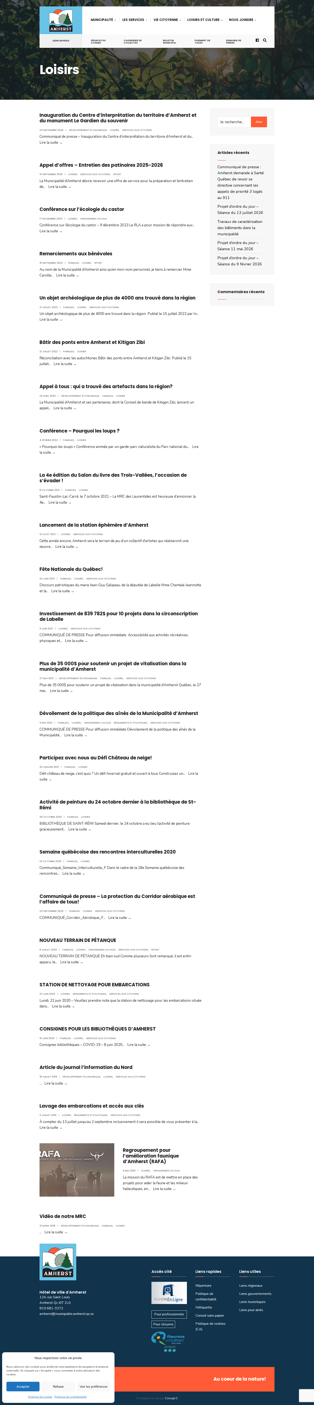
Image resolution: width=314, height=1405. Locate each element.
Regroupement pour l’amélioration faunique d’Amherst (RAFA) (151, 1156)
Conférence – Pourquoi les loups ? (80, 431)
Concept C (171, 1398)
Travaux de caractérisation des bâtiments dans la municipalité (239, 228)
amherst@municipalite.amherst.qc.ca (67, 1313)
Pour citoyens (163, 1324)
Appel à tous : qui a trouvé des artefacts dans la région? (106, 386)
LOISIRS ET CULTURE (203, 20)
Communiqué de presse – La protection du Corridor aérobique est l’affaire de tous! (117, 899)
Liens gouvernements (255, 1293)
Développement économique (88, 130)
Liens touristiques (252, 1302)
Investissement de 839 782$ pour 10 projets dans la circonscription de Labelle (119, 616)
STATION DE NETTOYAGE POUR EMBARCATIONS (95, 984)
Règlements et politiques (130, 722)
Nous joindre (241, 20)
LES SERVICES (133, 20)
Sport (117, 174)
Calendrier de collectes (133, 41)
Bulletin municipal (169, 41)
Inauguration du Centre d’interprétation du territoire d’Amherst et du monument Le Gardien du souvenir (118, 118)
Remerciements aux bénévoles (76, 253)
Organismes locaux (93, 218)
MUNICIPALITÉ (102, 20)
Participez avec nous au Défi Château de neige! (96, 757)
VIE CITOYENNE (166, 20)
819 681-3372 (51, 1308)
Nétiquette (203, 1307)
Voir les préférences (94, 1387)
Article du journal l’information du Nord (86, 1067)
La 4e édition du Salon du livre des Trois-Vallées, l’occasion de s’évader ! (113, 478)
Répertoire (203, 1285)
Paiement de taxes (202, 41)
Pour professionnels (169, 1314)
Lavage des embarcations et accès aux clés (92, 1106)
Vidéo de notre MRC (63, 1216)
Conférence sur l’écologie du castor (82, 209)
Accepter (22, 1387)
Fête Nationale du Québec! (71, 569)
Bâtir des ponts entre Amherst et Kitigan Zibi (92, 342)
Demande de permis (233, 41)
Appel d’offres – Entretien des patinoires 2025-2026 (101, 165)
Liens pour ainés (251, 1310)
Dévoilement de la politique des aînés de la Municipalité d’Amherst (119, 713)
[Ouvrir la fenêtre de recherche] (264, 40)
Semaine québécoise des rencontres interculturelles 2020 (108, 852)
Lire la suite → (51, 142)
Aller (259, 122)
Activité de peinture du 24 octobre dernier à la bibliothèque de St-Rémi (118, 805)
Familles (73, 263)
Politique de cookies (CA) (210, 1326)
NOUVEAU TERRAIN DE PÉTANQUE (78, 940)
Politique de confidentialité (70, 1397)
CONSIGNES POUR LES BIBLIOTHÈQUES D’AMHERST (98, 1029)
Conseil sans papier (209, 1315)
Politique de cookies (40, 1397)
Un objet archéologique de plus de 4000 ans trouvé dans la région (117, 298)
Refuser (58, 1387)
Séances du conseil (98, 41)
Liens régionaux (251, 1285)
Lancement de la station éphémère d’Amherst (94, 525)
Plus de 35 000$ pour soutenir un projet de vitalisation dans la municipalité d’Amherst (113, 666)
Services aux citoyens (137, 130)
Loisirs (114, 130)
